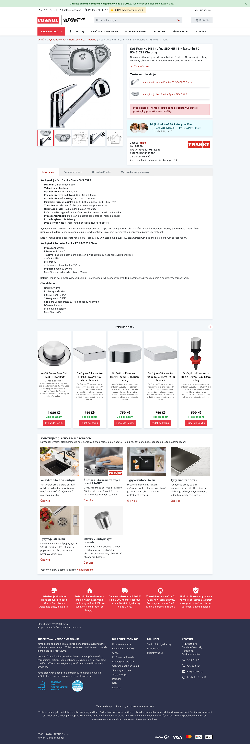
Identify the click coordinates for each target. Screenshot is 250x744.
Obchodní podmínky (123, 648)
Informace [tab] (48, 172)
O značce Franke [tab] (101, 172)
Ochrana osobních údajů (125, 665)
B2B (114, 683)
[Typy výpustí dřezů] (59, 520)
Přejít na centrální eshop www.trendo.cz (59, 627)
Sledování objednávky (159, 644)
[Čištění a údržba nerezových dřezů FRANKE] (103, 461)
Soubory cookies (121, 670)
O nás (115, 652)
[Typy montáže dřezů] (190, 461)
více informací (146, 706)
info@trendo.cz (70, 10)
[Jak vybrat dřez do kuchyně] (59, 461)
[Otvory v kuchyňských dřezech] (103, 520)
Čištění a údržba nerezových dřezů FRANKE (102, 481)
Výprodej (76, 31)
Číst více (45, 500)
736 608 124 (194, 665)
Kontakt (202, 31)
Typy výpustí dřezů (52, 539)
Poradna (160, 31)
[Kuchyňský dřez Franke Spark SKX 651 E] (135, 94)
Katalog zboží (50, 31)
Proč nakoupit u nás (104, 31)
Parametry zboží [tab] (73, 172)
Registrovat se (155, 652)
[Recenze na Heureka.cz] (77, 687)
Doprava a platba (136, 31)
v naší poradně (85, 569)
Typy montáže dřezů (184, 480)
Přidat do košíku (54, 422)
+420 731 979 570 (164, 128)
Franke (143, 142)
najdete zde (166, 3)
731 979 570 (48, 10)
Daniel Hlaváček (55, 737)
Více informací (142, 66)
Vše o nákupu (181, 31)
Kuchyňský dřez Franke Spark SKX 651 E (165, 94)
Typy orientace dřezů (141, 480)
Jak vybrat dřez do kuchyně (58, 480)
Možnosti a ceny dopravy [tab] (135, 172)
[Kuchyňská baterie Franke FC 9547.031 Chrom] (135, 82)
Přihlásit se (153, 648)
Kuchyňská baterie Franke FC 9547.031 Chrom (168, 82)
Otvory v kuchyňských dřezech (98, 540)
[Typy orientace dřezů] (146, 461)
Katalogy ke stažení (123, 661)
